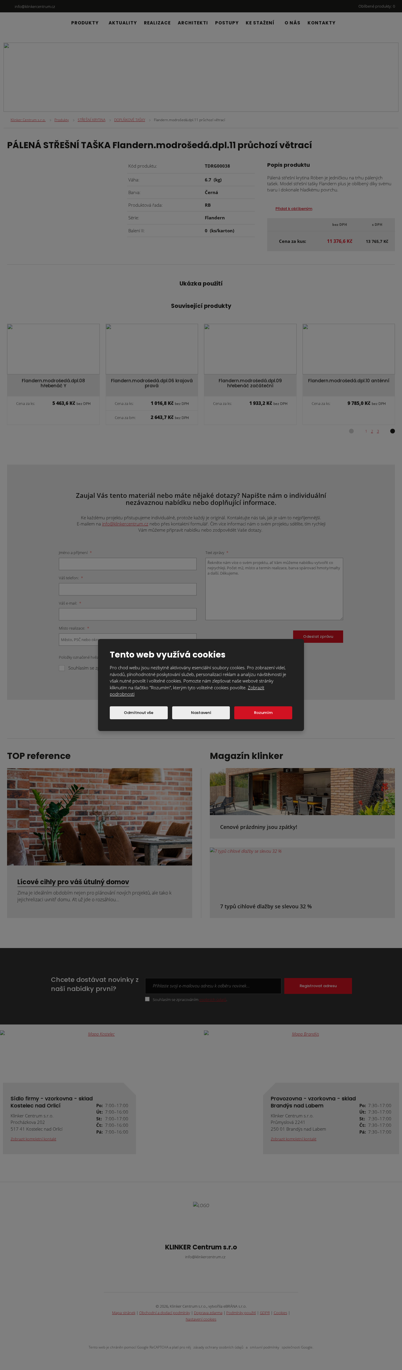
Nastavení (201, 712)
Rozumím (263, 712)
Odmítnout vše (138, 712)
